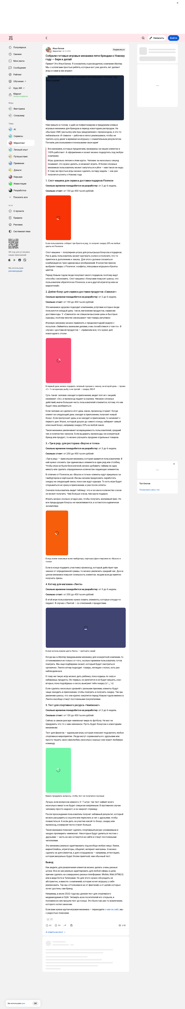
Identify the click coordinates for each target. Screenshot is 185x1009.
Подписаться (118, 50)
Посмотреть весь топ (149, 490)
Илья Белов (58, 48)
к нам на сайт (112, 909)
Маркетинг (57, 51)
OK (35, 1003)
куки (23, 1003)
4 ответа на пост (54, 932)
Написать (158, 38)
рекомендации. (16, 271)
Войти (173, 38)
